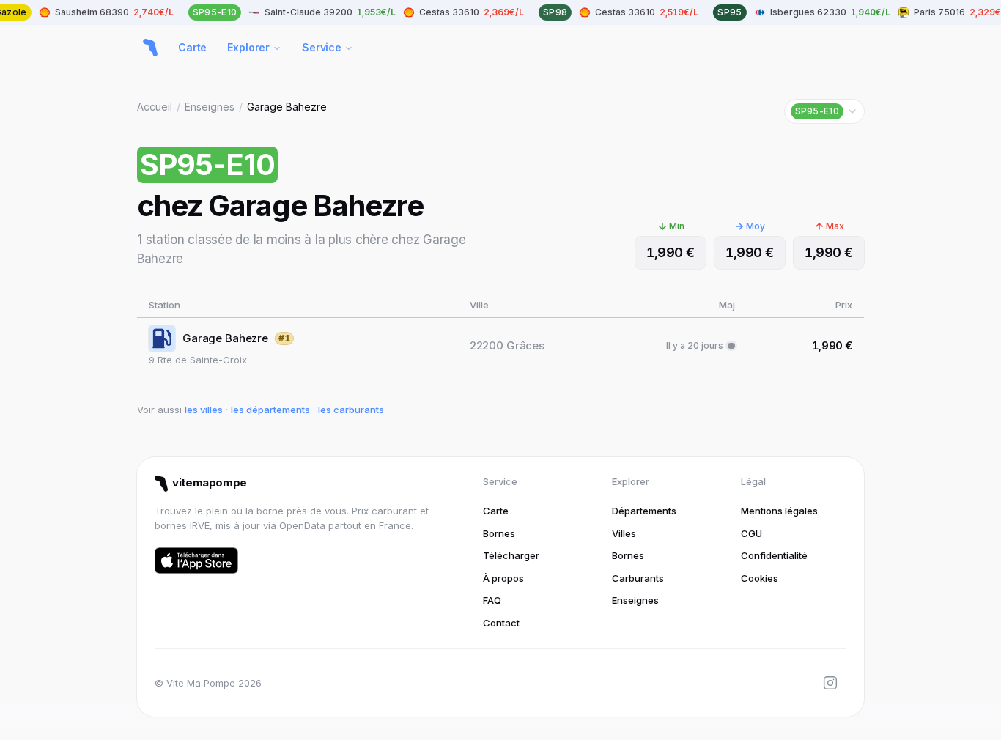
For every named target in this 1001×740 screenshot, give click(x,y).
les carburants (351, 409)
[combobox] (824, 111)
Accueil (154, 106)
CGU (751, 533)
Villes (624, 533)
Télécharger (511, 555)
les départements (270, 409)
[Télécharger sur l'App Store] (196, 560)
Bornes (499, 533)
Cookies (759, 578)
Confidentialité (774, 555)
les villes (204, 409)
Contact (501, 623)
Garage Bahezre (225, 338)
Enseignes (209, 106)
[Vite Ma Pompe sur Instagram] (830, 683)
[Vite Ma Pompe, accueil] (150, 47)
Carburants (638, 578)
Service (321, 47)
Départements (644, 511)
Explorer (248, 47)
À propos (503, 578)
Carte (192, 47)
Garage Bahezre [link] (287, 106)
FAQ (492, 600)
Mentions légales (779, 511)
